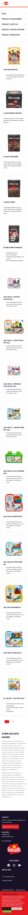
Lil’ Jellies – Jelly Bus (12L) (13, 698)
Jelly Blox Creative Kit (12, 516)
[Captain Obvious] (14, 55)
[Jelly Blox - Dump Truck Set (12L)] (14, 326)
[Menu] (2, 3)
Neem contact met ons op (10, 826)
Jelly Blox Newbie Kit (12, 607)
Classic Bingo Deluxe (12, 113)
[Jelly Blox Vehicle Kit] (14, 639)
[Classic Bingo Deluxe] (14, 99)
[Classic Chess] (14, 188)
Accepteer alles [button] (7, 911)
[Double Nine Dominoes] (14, 233)
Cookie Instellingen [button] (16, 908)
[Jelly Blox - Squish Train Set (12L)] (14, 413)
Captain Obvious (10, 70)
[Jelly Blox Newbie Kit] (14, 593)
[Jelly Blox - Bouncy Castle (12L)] (14, 283)
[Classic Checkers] (14, 143)
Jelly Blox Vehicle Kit (12, 653)
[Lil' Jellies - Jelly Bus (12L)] (14, 684)
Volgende (19, 721)
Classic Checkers (10, 157)
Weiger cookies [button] (6, 908)
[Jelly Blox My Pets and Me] (14, 548)
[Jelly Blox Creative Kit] (14, 502)
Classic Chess (9, 202)
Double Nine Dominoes (12, 247)
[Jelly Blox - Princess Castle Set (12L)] (14, 370)
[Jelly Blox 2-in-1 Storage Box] (14, 457)
